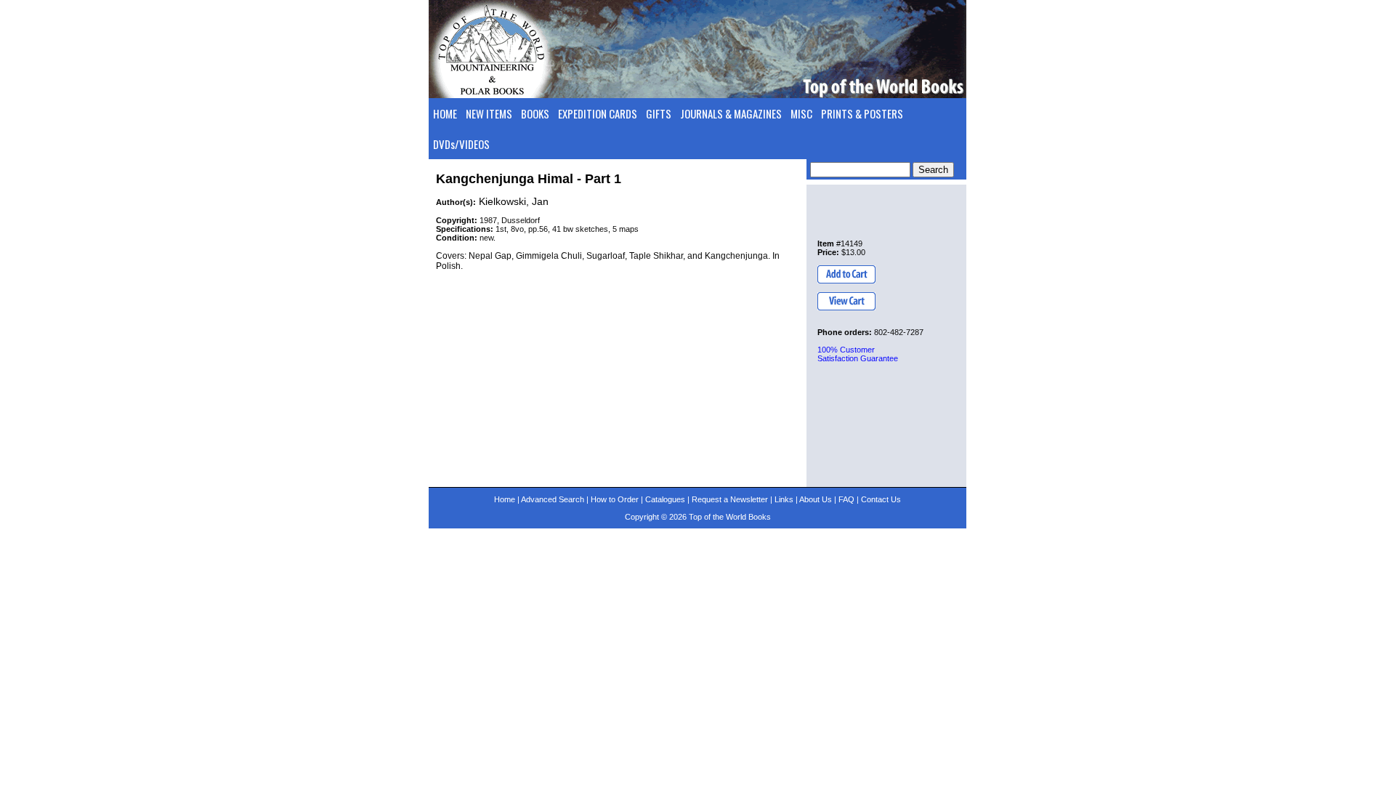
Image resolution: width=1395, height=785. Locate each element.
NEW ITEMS (489, 113)
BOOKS (535, 113)
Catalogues (665, 499)
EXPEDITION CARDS (597, 113)
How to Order (615, 499)
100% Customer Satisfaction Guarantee (857, 354)
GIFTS (658, 113)
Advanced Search (552, 499)
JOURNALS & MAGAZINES (731, 113)
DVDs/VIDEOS (461, 144)
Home (504, 499)
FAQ (846, 499)
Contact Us (881, 499)
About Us (815, 499)
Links (784, 499)
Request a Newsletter (730, 499)
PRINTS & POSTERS (862, 113)
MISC (801, 113)
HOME (445, 113)
